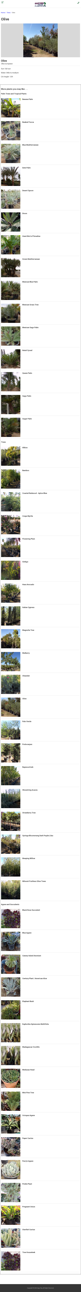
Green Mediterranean (31, 259)
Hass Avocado (28, 584)
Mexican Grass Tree (30, 305)
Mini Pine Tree (28, 1093)
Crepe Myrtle (27, 516)
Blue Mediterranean (30, 145)
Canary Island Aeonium (31, 956)
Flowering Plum (28, 539)
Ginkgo (25, 562)
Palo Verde (26, 721)
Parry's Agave (27, 1161)
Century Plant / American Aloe (34, 978)
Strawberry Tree (29, 813)
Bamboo (25, 470)
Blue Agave (26, 933)
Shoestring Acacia (29, 790)
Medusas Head (28, 1070)
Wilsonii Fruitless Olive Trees (34, 881)
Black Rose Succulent (31, 910)
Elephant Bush (28, 1001)
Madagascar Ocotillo (31, 1047)
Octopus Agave (28, 1115)
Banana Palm (27, 99)
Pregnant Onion (28, 1207)
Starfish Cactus (28, 1230)
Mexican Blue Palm (30, 282)
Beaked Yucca (28, 122)
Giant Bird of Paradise (31, 236)
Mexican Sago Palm (30, 327)
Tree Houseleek (28, 1252)
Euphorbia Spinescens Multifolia (35, 1024)
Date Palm (26, 168)
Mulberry (26, 653)
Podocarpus (27, 744)
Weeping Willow (28, 858)
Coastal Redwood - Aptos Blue (34, 493)
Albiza (24, 448)
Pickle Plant (27, 1184)
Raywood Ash (27, 767)
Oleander (26, 676)
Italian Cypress (28, 607)
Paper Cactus (27, 1138)
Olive (24, 699)
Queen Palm (27, 373)
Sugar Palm (27, 419)
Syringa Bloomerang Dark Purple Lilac (37, 836)
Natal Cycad (27, 350)
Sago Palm (26, 396)
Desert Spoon (27, 190)
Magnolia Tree (28, 630)
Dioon (24, 213)
